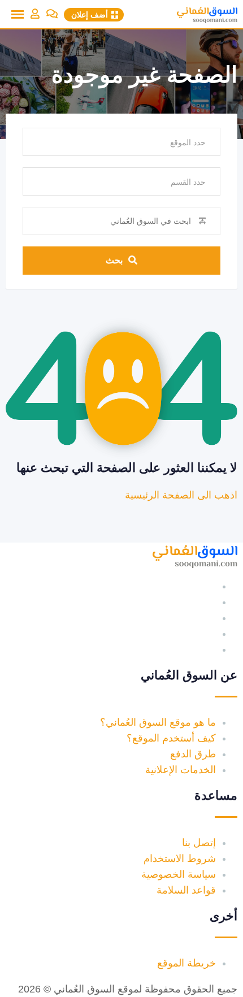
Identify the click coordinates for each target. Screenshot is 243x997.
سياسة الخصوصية (178, 874)
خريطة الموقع (186, 963)
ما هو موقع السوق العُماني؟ (158, 722)
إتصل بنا (199, 842)
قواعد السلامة (186, 890)
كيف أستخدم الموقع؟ (171, 738)
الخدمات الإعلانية (180, 769)
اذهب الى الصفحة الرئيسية (181, 495)
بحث (114, 260)
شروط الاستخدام (180, 858)
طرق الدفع (193, 754)
